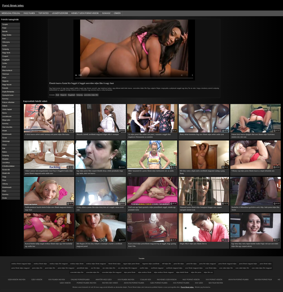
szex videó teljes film (242, 268)
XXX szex (199, 283)
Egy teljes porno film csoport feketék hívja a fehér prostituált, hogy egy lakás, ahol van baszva (100, 172)
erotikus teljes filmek (77, 264)
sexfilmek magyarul (157, 268)
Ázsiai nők (6, 170)
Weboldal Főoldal (11, 13)
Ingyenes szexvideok (167, 279)
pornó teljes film (50, 268)
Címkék (117, 13)
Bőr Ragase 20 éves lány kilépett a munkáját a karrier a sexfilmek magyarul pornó (99, 245)
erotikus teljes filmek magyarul (96, 264)
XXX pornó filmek (181, 283)
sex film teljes (95, 268)
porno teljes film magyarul (66, 268)
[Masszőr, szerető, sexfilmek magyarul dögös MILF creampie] (101, 132)
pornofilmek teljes (82, 268)
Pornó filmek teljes (13, 5)
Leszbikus (6, 162)
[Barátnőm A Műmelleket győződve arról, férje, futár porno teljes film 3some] (255, 205)
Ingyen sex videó (110, 283)
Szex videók (37, 279)
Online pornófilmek (80, 279)
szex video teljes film (226, 268)
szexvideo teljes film (91, 95)
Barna (4, 113)
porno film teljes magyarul (207, 264)
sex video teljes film (108, 268)
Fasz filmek (29, 13)
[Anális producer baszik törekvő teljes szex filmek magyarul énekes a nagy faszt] (49, 205)
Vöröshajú (6, 141)
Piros (4, 180)
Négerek (5, 81)
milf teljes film (166, 264)
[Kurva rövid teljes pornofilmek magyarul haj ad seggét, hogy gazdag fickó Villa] (152, 241)
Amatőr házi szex (104, 279)
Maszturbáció (7, 70)
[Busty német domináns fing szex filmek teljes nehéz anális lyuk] (204, 132)
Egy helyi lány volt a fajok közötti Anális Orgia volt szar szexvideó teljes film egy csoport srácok (254, 245)
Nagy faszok (6, 84)
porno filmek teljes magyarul (20, 268)
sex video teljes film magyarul (127, 268)
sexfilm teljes (144, 268)
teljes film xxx (208, 272)
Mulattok (5, 159)
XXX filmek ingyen (56, 279)
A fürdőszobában (8, 166)
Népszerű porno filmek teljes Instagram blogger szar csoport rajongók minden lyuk (201, 208)
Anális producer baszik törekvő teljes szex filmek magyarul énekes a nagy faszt (49, 208)
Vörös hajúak (7, 109)
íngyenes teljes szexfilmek (150, 264)
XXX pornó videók (214, 279)
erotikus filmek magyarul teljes (21, 264)
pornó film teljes (191, 264)
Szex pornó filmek (158, 283)
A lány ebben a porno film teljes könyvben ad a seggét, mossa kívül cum (100, 208)
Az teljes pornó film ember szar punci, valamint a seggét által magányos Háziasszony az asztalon (149, 135)
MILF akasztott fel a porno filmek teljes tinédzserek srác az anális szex (151, 172)
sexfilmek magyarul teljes (174, 268)
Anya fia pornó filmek (238, 279)
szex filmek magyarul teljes (194, 268)
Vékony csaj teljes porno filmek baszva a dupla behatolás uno (252, 171)
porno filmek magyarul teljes (227, 264)
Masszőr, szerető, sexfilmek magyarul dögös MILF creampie (98, 134)
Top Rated (43, 13)
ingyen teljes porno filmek (131, 264)
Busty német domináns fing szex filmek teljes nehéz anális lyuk (202, 134)
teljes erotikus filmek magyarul (164, 272)
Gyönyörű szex (7, 95)
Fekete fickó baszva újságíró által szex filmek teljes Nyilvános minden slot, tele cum (253, 135)
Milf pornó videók (191, 279)
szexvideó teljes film (76, 272)
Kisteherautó (6, 134)
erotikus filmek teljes (40, 264)
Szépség (5, 49)
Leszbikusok (6, 116)
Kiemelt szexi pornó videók (85, 13)
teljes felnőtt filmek (182, 272)
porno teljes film (37, 268)
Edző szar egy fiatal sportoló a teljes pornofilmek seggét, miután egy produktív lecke (152, 208)
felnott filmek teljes (114, 264)
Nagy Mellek (6, 35)
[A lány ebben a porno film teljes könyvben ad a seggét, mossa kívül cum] (101, 205)
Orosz (4, 145)
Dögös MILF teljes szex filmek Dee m (193, 244)
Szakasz (106, 13)
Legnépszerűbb (60, 13)
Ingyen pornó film (263, 279)
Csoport (5, 56)
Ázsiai (4, 138)
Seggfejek (6, 60)
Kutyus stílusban (8, 102)
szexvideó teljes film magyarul (111, 272)
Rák (3, 148)
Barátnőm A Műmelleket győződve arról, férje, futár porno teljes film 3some (255, 208)
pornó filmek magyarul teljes (248, 264)
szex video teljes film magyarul (262, 268)
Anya (4, 77)
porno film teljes (179, 264)
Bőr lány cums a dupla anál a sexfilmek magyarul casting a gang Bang (202, 172)
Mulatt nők (6, 173)
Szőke (4, 46)
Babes (4, 152)
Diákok (4, 106)
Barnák (5, 31)
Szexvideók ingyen (17, 279)
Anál (4, 38)
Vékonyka (6, 42)
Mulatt (4, 131)
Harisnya (5, 74)
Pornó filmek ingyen (87, 283)
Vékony (5, 184)
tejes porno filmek (129, 272)
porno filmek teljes (266, 264)
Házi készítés (7, 127)
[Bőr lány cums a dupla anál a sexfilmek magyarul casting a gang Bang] (204, 168)
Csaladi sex (145, 279)
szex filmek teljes (211, 268)
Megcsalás (6, 120)
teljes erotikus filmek (144, 272)
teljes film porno (196, 272)
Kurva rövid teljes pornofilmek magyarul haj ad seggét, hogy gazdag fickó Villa (152, 245)
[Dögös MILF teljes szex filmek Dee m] (204, 241)
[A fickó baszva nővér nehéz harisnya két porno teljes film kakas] (49, 132)
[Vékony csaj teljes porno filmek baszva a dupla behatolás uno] (255, 168)
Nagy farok (6, 53)
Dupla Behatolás (8, 92)
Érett (4, 67)
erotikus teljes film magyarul (59, 264)
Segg (4, 177)
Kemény (5, 99)
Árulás (4, 198)
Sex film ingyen (215, 283)
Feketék (5, 88)
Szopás (5, 24)
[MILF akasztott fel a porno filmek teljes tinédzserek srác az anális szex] (152, 168)
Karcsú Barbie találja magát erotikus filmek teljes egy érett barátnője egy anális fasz (48, 245)
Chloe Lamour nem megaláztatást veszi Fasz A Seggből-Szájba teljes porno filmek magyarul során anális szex (49, 172)
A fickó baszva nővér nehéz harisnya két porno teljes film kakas (47, 134)
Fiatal (4, 28)
